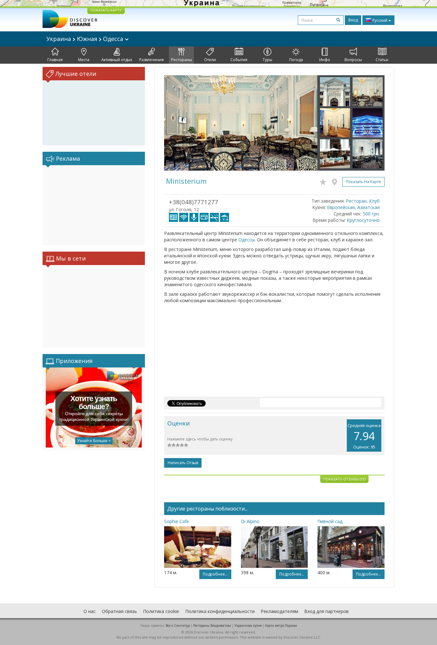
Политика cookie (161, 611)
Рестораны (181, 59)
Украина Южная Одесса (85, 39)
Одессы (246, 240)
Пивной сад (329, 521)
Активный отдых (116, 59)
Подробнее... (215, 574)
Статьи (382, 59)
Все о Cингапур (178, 625)
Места (83, 59)
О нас (89, 611)
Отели (210, 59)
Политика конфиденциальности (220, 611)
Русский (379, 20)
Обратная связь (119, 611)
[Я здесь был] (336, 181)
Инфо (324, 59)
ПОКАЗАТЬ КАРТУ (106, 10)
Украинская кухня (248, 625)
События (238, 59)
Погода (296, 59)
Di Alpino (250, 521)
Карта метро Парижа (281, 625)
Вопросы (353, 59)
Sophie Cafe (176, 521)
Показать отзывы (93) (344, 479)
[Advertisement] (94, 205)
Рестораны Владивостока (212, 625)
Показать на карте (363, 181)
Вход (353, 20)
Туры (267, 59)
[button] (175, 123)
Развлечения (151, 59)
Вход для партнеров (326, 611)
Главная (55, 59)
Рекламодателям (279, 611)
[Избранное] (324, 181)
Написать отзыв (183, 462)
